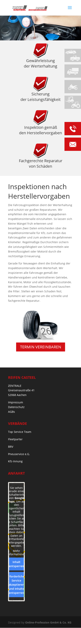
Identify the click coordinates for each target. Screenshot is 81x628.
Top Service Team (19, 432)
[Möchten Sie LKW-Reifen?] (72, 71)
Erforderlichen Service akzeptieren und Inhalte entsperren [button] (16, 585)
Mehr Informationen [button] (16, 552)
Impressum (15, 402)
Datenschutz (16, 407)
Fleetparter (15, 439)
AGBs (11, 412)
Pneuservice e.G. (19, 454)
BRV (10, 446)
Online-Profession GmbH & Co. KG (48, 622)
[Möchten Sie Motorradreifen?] (72, 86)
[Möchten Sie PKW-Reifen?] (72, 55)
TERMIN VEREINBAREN (40, 347)
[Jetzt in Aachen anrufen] (72, 129)
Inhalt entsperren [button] (16, 564)
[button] (7, 621)
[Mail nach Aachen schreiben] (72, 145)
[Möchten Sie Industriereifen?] (72, 102)
